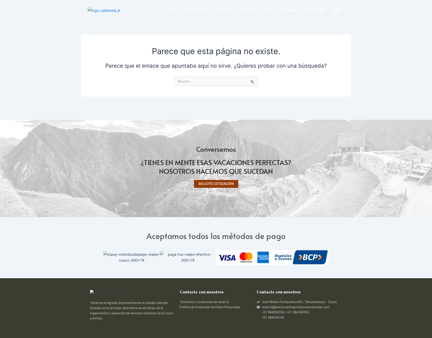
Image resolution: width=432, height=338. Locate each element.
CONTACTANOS (315, 10)
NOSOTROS (267, 10)
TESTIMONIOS (290, 10)
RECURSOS (245, 10)
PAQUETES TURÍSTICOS (196, 10)
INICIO (170, 10)
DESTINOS (224, 10)
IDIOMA (336, 10)
